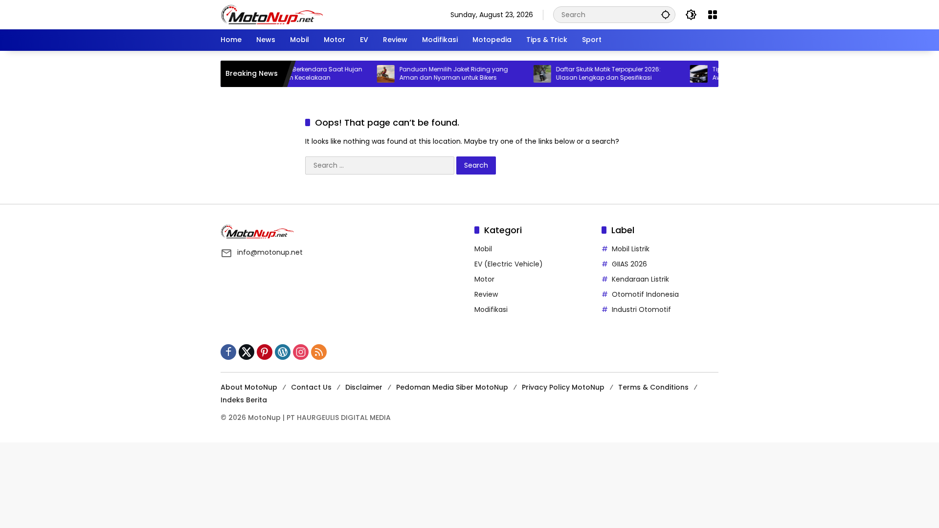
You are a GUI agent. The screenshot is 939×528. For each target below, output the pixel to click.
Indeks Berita (244, 400)
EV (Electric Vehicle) (508, 264)
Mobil (483, 249)
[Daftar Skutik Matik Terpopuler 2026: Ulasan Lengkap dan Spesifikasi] (530, 74)
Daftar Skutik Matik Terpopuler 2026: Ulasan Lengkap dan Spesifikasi (596, 74)
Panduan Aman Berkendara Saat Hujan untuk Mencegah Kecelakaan (291, 74)
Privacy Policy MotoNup (563, 387)
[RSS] (319, 352)
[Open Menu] (712, 15)
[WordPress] (283, 352)
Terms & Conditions (653, 387)
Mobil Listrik (630, 249)
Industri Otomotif (641, 309)
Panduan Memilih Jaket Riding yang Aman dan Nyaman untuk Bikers (442, 74)
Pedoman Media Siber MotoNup (452, 387)
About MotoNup (249, 387)
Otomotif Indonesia (645, 294)
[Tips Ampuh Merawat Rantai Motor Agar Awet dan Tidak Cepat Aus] (687, 74)
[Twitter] (246, 352)
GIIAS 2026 (629, 264)
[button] (665, 14)
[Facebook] (228, 352)
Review (486, 294)
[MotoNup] (272, 14)
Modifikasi (491, 309)
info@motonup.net (270, 252)
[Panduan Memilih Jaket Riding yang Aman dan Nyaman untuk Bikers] (374, 74)
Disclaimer (363, 387)
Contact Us (311, 387)
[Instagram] (301, 352)
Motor (484, 279)
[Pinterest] (264, 352)
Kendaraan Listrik (640, 279)
